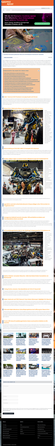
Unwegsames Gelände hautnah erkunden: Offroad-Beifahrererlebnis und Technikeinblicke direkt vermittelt (21, 81)
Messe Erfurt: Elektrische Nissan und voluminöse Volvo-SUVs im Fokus (16, 74)
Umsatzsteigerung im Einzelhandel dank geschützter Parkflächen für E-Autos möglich (46, 341)
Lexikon (21, 429)
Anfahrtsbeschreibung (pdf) (7, 429)
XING (38, 437)
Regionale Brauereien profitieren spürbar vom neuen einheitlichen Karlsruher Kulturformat (34, 341)
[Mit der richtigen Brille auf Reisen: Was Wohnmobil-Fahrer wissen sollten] (8, 351)
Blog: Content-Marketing (41, 424)
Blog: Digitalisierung (41, 429)
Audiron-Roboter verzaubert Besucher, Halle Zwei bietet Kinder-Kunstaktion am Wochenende (19, 84)
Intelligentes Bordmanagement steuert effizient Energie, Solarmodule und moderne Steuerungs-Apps (8, 373)
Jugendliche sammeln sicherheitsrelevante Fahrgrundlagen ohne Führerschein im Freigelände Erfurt (21, 79)
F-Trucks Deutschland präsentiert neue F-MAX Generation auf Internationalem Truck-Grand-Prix (46, 357)
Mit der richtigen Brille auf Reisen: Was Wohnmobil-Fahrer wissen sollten (7, 357)
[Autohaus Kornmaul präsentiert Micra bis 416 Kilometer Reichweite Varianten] (27, 41)
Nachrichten (50, 57)
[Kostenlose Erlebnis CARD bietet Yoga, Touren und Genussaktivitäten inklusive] (21, 351)
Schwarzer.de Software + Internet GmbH (9, 444)
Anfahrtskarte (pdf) (6, 433)
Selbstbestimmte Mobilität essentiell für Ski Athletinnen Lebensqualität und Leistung (21, 373)
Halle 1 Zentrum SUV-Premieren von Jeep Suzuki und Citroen (14, 73)
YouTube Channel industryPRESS (43, 433)
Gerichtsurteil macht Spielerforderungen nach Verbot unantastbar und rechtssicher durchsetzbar (34, 357)
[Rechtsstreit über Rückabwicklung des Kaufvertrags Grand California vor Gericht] (34, 366)
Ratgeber (21, 431)
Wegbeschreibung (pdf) (6, 435)
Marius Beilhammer (8, 57)
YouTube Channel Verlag (41, 431)
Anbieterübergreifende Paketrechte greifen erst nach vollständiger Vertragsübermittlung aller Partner (20, 341)
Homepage (4, 424)
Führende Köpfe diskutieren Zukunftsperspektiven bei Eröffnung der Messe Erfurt (17, 89)
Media (21, 424)
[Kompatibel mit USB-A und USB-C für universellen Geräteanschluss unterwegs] (47, 366)
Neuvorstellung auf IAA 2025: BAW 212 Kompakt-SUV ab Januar (14, 76)
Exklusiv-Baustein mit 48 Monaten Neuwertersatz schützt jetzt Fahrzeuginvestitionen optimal (8, 341)
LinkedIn (39, 435)
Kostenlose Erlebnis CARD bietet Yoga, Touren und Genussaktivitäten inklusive (20, 357)
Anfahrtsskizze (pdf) (6, 431)
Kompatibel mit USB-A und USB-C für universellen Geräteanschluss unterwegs (46, 373)
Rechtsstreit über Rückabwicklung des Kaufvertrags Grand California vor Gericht (33, 373)
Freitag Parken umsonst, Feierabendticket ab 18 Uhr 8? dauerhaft (15, 86)
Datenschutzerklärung (6, 410)
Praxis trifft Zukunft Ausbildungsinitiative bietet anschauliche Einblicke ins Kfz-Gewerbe (19, 91)
